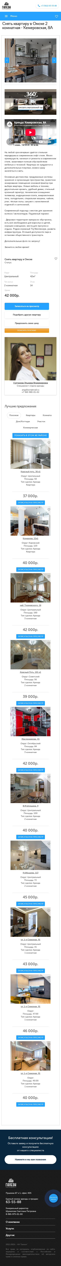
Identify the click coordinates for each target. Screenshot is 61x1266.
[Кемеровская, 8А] (30, 60)
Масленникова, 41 (31, 739)
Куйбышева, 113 (30, 873)
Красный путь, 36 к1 (30, 471)
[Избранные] (56, 16)
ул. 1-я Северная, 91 (30, 939)
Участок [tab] (41, 421)
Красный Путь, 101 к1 (30, 672)
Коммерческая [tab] (30, 427)
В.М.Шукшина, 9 (30, 806)
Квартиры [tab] (30, 415)
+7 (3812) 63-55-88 (49, 6)
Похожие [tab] (14, 415)
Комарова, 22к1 (30, 538)
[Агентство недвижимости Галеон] (6, 6)
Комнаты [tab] (47, 415)
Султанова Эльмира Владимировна (30, 383)
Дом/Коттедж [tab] (23, 421)
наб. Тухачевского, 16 (30, 605)
